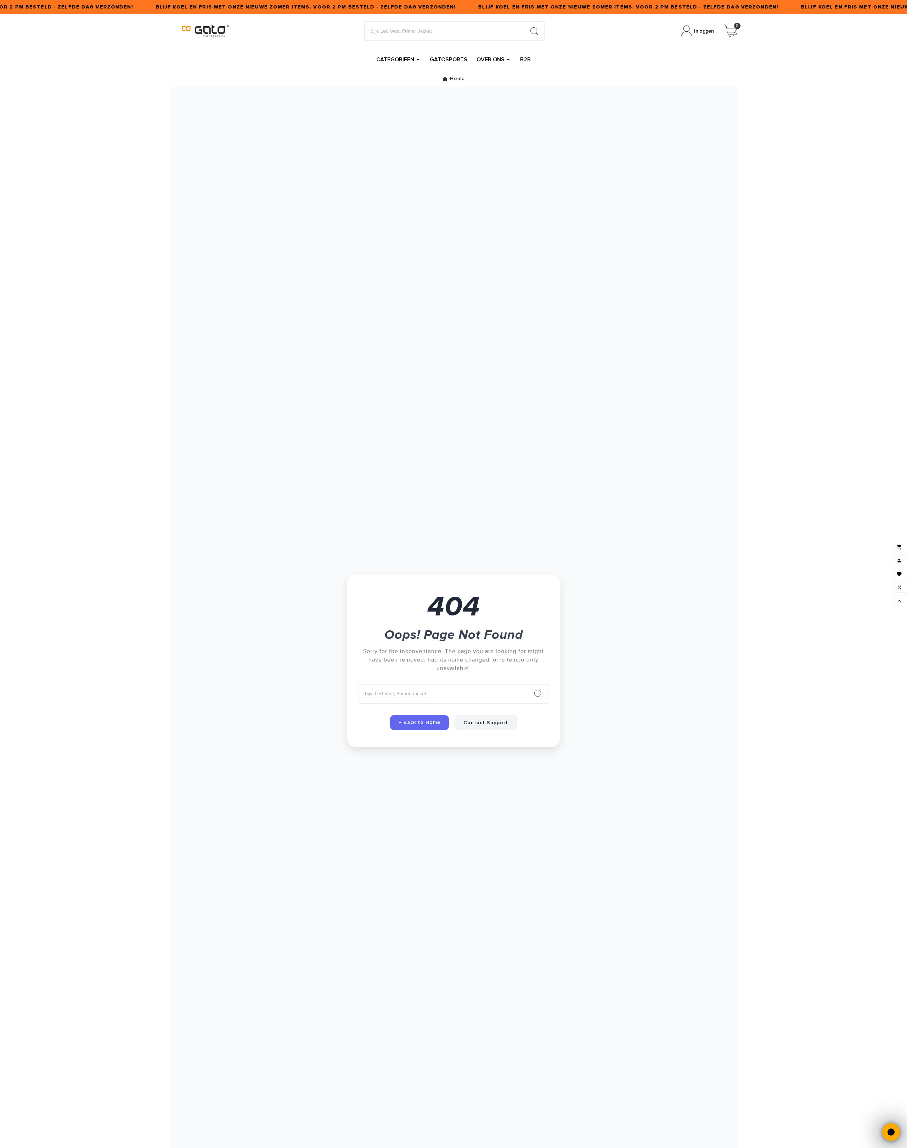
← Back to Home (419, 722)
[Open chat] (891, 1132)
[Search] (534, 31)
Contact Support (485, 723)
